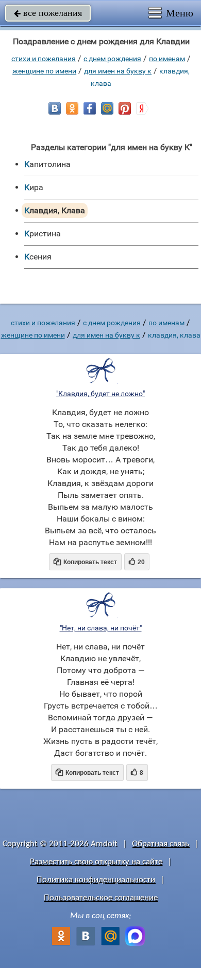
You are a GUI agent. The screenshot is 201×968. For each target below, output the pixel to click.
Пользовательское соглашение (101, 897)
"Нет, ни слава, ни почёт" (101, 628)
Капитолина (47, 164)
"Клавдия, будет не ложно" (100, 393)
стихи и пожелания (43, 58)
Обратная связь (160, 844)
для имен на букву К (118, 71)
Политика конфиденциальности (96, 880)
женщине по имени (44, 71)
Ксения (38, 257)
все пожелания (48, 13)
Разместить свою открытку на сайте (96, 862)
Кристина (42, 233)
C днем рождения (112, 58)
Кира (33, 187)
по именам (167, 58)
